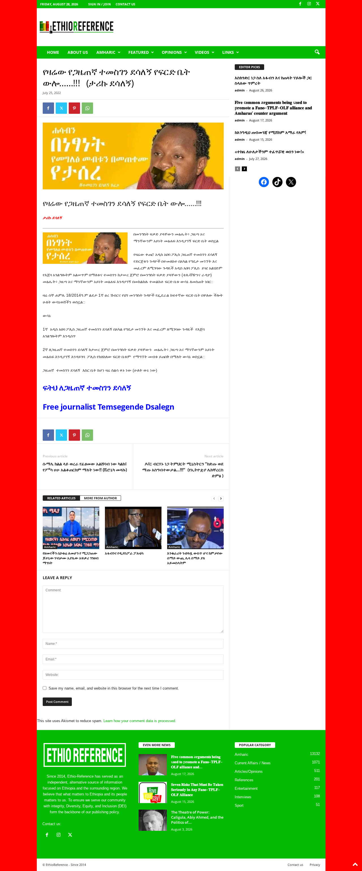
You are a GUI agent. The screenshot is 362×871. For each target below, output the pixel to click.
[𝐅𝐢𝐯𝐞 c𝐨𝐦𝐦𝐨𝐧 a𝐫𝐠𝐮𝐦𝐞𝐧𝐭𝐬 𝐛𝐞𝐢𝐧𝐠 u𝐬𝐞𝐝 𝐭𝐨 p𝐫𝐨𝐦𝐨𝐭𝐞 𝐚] (153, 764)
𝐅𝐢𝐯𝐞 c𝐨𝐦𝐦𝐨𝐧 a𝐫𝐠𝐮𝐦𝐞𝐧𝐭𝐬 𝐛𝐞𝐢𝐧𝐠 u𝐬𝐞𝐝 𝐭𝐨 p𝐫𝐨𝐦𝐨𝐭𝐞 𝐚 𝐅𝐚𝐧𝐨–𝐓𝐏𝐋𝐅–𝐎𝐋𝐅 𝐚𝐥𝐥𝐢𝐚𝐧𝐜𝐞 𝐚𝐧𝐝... (197, 761)
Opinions (172, 52)
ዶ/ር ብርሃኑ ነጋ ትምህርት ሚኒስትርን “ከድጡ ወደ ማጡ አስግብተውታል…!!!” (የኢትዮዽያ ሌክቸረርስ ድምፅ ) (182, 469)
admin (240, 90)
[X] (317, 4)
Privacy (315, 865)
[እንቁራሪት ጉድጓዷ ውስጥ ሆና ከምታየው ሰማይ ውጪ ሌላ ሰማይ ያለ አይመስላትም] (195, 528)
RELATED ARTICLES (61, 498)
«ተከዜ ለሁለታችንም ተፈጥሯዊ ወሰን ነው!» (269, 151)
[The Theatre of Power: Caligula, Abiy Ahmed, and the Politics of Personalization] (153, 820)
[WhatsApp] (87, 108)
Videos (202, 52)
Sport (239, 805)
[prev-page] (214, 498)
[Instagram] (309, 4)
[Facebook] (300, 4)
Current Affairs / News (253, 763)
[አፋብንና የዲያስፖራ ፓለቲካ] (133, 528)
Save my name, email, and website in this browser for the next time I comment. (114, 688)
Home (53, 52)
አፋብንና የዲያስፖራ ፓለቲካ (124, 553)
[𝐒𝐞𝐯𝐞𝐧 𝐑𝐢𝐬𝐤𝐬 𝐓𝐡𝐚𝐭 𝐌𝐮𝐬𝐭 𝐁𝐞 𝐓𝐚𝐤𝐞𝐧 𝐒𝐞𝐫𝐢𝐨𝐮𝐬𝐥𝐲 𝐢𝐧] (153, 792)
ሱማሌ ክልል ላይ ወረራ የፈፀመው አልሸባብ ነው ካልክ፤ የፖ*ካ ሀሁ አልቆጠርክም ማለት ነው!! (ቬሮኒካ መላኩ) (85, 466)
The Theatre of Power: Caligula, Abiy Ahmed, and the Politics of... (197, 817)
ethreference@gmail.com (83, 824)
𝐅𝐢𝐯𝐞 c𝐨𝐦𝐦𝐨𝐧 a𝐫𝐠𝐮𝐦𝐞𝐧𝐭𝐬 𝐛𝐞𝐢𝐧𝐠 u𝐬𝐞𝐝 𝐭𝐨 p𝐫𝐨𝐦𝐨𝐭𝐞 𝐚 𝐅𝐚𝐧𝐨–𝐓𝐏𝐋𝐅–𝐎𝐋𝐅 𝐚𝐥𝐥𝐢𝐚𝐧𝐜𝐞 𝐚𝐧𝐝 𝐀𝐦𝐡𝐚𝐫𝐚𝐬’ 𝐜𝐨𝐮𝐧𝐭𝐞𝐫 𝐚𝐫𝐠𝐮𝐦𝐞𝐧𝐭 (273, 107)
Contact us (125, 4)
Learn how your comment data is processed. (140, 721)
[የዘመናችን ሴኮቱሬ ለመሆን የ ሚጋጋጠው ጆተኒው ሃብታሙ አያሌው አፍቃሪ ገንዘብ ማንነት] (71, 528)
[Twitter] (61, 108)
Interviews (243, 797)
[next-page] (221, 498)
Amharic (105, 52)
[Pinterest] (74, 108)
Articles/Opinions (249, 771)
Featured (138, 52)
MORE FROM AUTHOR (100, 498)
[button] (317, 52)
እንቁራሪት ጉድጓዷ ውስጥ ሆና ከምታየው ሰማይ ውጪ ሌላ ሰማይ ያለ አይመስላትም (195, 558)
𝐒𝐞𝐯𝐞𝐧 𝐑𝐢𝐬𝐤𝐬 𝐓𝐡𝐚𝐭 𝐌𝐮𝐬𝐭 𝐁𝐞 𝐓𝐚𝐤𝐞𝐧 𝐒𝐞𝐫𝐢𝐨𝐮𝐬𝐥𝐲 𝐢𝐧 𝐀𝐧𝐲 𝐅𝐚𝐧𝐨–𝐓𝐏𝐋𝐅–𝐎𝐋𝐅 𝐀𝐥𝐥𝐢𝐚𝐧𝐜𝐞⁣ (197, 789)
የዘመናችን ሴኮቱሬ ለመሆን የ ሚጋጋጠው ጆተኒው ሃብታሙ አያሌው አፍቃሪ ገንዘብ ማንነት (70, 558)
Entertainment (246, 788)
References (244, 780)
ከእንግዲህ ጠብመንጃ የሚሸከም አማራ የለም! (270, 132)
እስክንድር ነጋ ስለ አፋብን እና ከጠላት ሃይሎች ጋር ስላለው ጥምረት (273, 80)
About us (78, 52)
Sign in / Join (99, 4)
